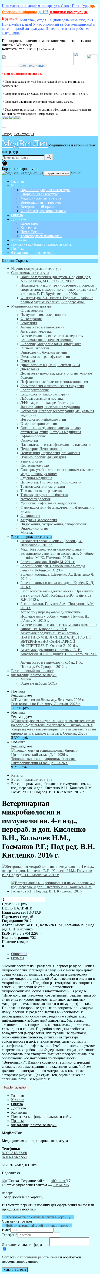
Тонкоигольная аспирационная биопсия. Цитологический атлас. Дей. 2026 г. (43, 761)
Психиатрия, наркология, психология (50, 453)
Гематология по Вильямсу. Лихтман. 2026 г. (45, 704)
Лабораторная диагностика (41, 398)
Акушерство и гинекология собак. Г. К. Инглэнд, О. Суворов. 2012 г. (51, 664)
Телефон (9, 1235)
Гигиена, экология (35, 348)
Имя (6, 1230)
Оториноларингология (38, 424)
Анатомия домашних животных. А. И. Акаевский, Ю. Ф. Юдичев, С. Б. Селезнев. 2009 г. (58, 654)
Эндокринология (34, 528)
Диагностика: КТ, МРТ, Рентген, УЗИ (50, 365)
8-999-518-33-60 (14, 1153)
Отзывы (17, 958)
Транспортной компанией (41, 236)
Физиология (30, 516)
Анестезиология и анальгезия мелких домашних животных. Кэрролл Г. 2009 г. (58, 627)
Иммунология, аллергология (43, 315)
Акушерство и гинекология (42, 327)
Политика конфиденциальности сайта (41, 244)
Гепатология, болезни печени (43, 352)
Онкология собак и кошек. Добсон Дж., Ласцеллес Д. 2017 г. (51, 543)
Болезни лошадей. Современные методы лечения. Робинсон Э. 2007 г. (52, 568)
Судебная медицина (36, 478)
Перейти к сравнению (52, 1225)
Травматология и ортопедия (42, 486)
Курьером (28, 228)
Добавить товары (17, 1225)
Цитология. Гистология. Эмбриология (50, 482)
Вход (7, 134)
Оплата (17, 215)
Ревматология (31, 461)
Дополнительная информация (25, 1245)
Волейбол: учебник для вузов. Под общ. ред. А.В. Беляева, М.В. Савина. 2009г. (55, 279)
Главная (17, 181)
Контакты (19, 240)
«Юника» (58, 1181)
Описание (19, 954)
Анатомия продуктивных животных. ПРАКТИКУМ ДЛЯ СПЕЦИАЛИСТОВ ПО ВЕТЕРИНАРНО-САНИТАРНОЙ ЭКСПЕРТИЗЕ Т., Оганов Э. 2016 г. (55, 639)
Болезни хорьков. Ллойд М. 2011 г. (47, 562)
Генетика (27, 361)
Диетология (29, 369)
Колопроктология (34, 390)
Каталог (17, 186)
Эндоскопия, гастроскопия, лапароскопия (53, 524)
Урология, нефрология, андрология (48, 503)
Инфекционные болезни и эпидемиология (54, 382)
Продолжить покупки (21, 1217)
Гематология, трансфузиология (45, 356)
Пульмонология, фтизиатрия (43, 457)
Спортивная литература (39, 194)
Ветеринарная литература (40, 202)
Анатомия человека (36, 331)
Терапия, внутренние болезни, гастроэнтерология (44, 497)
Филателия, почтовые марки (43, 211)
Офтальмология (33, 436)
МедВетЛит (25, 143)
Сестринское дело (34, 465)
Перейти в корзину (57, 1217)
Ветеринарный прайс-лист (41, 207)
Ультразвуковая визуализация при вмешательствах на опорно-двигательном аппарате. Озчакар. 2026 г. (53, 731)
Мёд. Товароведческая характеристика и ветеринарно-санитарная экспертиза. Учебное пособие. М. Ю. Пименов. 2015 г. (56, 553)
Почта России (31, 232)
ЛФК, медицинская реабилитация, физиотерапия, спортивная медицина (50, 405)
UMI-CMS (61, 1185)
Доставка (18, 219)
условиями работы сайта (39, 1257)
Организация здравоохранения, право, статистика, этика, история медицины (51, 430)
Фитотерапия (31, 319)
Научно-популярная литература (45, 190)
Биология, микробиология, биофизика (50, 344)
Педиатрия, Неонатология (41, 449)
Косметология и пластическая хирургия (52, 386)
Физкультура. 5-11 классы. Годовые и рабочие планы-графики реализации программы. (56, 300)
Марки (25, 679)
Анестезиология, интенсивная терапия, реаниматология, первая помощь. (51, 338)
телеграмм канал (32, 66)
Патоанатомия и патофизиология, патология (55, 444)
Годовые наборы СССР (38, 683)
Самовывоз (29, 223)
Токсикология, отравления (41, 491)
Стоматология (31, 310)
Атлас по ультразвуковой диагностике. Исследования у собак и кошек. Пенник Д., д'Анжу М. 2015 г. (54, 616)
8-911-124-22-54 (14, 1157)
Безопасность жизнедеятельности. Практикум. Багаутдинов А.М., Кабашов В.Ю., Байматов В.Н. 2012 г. (57, 595)
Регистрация (24, 134)
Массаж (26, 532)
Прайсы (17, 248)
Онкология (29, 440)
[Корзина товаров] (4, 164)
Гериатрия (28, 323)
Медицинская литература (40, 198)
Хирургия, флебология (38, 520)
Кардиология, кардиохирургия (44, 394)
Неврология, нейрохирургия (43, 419)
